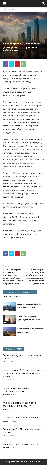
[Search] (43, 3)
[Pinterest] (17, 64)
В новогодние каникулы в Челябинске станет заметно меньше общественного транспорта (34, 276)
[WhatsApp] (23, 64)
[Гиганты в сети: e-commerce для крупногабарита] (9, 306)
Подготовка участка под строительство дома (16, 389)
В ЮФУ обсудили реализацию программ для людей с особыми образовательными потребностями (13, 276)
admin (5, 362)
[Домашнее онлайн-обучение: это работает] (9, 331)
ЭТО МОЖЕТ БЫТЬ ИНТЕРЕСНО (19, 292)
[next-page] (8, 341)
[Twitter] (11, 64)
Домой (4, 9)
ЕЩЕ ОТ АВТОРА (12, 296)
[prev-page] (4, 341)
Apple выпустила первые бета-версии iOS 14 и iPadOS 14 (20, 404)
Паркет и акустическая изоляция (21, 417)
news (5, 380)
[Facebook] (5, 64)
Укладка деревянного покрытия (20, 443)
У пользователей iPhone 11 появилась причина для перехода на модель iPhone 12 (23, 373)
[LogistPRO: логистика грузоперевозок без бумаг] (9, 319)
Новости (12, 9)
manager (6, 394)
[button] (4, 3)
